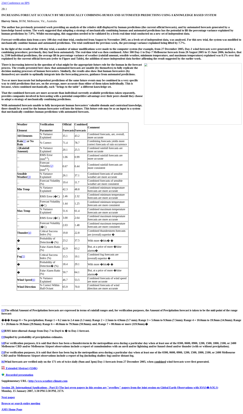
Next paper (8, 397)
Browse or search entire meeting (20, 403)
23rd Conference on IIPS (15, 2)
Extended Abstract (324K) (20, 368)
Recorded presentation (18, 374)
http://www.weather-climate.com (47, 380)
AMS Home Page (11, 409)
